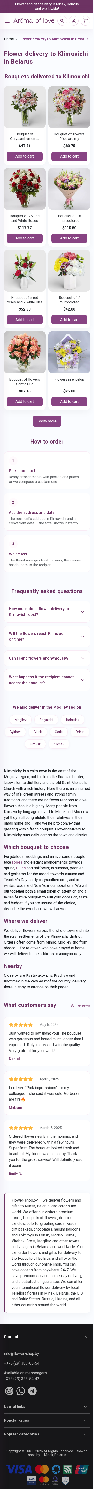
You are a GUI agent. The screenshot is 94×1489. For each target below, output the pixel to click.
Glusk (47, 738)
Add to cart (24, 156)
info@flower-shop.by (21, 1383)
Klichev (68, 750)
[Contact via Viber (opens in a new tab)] (9, 1420)
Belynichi (44, 726)
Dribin (21, 750)
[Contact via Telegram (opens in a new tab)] (32, 1420)
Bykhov (24, 738)
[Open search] (62, 21)
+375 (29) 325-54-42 (21, 1408)
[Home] (33, 21)
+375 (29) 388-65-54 (21, 1393)
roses (17, 874)
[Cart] (85, 21)
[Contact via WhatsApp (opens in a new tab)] (20, 1420)
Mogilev (19, 726)
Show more (47, 421)
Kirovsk (44, 750)
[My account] (74, 21)
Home (9, 39)
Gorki (68, 738)
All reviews (77, 1029)
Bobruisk (71, 726)
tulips (21, 880)
